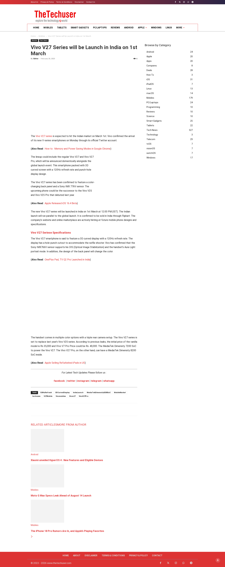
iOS (148, 79)
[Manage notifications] (217, 560)
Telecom (150, 139)
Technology (152, 134)
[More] (76, 409)
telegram (96, 380)
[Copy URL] (69, 409)
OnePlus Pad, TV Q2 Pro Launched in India (67, 259)
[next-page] (32, 536)
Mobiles (42, 36)
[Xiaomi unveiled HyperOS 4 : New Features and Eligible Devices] (47, 451)
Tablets (150, 125)
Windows (150, 157)
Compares (151, 65)
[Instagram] (184, 2)
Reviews (150, 111)
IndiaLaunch (78, 393)
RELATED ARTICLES (44, 424)
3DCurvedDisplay (62, 393)
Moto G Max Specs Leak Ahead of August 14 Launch (61, 495)
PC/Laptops (152, 102)
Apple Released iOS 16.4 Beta (61, 203)
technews (36, 396)
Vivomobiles (61, 396)
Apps (149, 61)
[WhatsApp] (188, 2)
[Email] (55, 409)
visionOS (150, 148)
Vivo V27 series (44, 136)
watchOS (151, 153)
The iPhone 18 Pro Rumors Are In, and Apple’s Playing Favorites (67, 531)
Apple (149, 56)
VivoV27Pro (83, 396)
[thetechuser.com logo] (55, 15)
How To (150, 75)
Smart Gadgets (154, 121)
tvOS (148, 144)
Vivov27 (72, 396)
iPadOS (150, 84)
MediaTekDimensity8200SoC (99, 393)
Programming (153, 107)
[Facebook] (175, 2)
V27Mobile (48, 396)
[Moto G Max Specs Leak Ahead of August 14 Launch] (47, 486)
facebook (59, 380)
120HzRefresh (46, 393)
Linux (149, 88)
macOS (150, 93)
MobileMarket (120, 393)
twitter (71, 380)
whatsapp (108, 380)
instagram (83, 380)
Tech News (44, 40)
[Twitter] (180, 2)
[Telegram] (192, 2)
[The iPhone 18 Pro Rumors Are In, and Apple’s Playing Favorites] (47, 522)
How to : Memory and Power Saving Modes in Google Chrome (78, 148)
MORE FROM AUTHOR (71, 424)
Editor (35, 59)
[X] (41, 409)
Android (34, 454)
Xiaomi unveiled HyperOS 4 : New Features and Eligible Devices (67, 460)
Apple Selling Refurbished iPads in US (65, 362)
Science (150, 116)
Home (33, 36)
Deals (149, 70)
